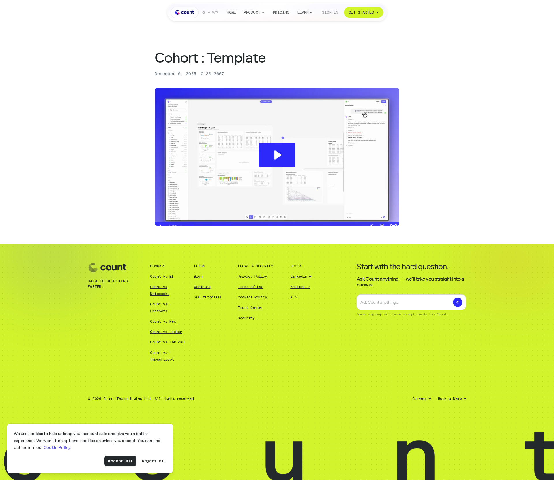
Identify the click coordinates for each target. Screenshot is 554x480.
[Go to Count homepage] (185, 12)
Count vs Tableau (167, 342)
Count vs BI (161, 277)
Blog (198, 277)
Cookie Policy (57, 447)
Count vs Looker (166, 332)
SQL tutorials (207, 297)
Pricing (281, 12)
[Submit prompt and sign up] (457, 302)
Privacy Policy (252, 277)
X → (293, 297)
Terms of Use (250, 287)
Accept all (120, 461)
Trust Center (250, 308)
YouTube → (300, 287)
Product (252, 12)
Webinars (202, 287)
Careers (421, 399)
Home (231, 12)
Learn (302, 12)
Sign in (330, 12)
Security (246, 318)
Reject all (154, 461)
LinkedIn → (300, 277)
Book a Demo (452, 399)
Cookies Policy (252, 297)
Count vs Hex (163, 322)
